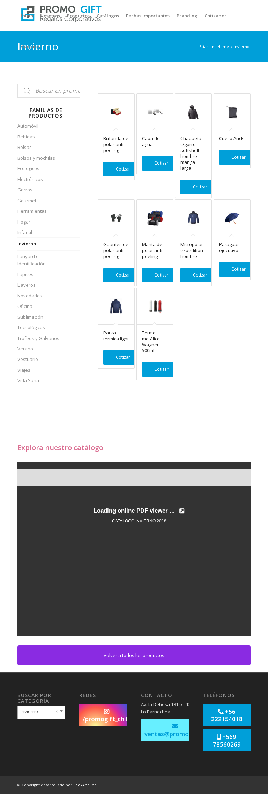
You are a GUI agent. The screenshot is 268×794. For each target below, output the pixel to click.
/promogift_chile (107, 719)
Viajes (23, 370)
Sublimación (30, 317)
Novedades (29, 296)
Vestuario (27, 359)
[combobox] (41, 713)
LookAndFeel (85, 784)
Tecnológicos (31, 327)
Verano (25, 349)
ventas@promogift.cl (175, 734)
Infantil (24, 232)
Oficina (24, 306)
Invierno (26, 244)
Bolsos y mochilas (36, 158)
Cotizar (123, 169)
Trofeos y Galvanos (38, 338)
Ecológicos (28, 168)
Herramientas (32, 211)
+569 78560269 (227, 740)
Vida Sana (28, 380)
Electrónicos (30, 179)
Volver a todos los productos (134, 655)
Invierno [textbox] (39, 711)
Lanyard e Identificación (31, 260)
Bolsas (24, 147)
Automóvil (27, 126)
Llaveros (26, 285)
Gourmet (26, 200)
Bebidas (26, 137)
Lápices (25, 274)
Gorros (24, 190)
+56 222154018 (227, 715)
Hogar (23, 222)
